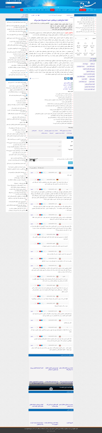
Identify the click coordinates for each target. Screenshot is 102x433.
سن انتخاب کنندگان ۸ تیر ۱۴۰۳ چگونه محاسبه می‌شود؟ (61, 109)
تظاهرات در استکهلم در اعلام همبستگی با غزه (17, 196)
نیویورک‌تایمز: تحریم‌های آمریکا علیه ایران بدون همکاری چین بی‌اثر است (17, 62)
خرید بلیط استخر (82, 81)
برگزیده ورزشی (70, 392)
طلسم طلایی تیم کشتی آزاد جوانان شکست (52, 405)
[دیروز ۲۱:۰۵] (36, 416)
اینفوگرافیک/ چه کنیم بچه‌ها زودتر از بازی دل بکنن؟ (17, 160)
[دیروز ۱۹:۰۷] (36, 398)
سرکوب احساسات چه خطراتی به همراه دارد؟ (17, 167)
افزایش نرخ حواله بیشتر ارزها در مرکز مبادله (85, 22)
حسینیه (52, 10)
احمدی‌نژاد (51, 133)
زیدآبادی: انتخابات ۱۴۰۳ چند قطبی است (64, 94)
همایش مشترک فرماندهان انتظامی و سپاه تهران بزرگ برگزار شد (17, 119)
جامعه (42, 10)
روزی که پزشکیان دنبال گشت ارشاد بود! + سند (62, 119)
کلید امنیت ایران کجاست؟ (66, 387)
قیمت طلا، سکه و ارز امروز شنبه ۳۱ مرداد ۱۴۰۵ (85, 28)
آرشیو (18, 1)
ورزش (77, 10)
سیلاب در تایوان (23, 122)
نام (72, 141)
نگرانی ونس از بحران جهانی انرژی (19, 152)
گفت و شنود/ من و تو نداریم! (20, 148)
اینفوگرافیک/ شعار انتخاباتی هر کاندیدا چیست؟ (62, 123)
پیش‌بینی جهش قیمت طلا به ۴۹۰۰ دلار (86, 24)
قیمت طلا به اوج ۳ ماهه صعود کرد (87, 30)
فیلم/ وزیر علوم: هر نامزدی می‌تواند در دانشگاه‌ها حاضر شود (60, 117)
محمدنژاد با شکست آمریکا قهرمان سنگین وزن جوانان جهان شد (17, 49)
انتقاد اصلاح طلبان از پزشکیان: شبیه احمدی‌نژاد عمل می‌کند (51, 20)
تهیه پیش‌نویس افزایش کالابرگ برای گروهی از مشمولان (51, 369)
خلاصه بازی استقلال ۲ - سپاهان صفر (18, 65)
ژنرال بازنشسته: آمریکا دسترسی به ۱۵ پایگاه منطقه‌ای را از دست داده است (18, 193)
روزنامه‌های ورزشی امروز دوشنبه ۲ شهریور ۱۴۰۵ (16, 143)
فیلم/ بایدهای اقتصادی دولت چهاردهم (64, 121)
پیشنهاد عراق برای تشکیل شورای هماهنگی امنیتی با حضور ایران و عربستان (17, 205)
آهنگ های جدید (91, 76)
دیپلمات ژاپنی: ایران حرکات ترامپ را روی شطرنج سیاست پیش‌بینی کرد (17, 38)
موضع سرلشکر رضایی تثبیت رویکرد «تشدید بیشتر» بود (18, 31)
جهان (88, 10)
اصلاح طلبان (34, 130)
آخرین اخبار (24, 80)
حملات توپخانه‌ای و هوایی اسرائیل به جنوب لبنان (16, 134)
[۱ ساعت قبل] (51, 416)
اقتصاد (38, 10)
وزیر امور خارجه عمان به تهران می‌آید (18, 108)
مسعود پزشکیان (44, 133)
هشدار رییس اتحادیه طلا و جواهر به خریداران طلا (66, 369)
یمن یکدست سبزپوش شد (21, 132)
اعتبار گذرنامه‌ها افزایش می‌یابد (36, 368)
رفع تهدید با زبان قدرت (21, 102)
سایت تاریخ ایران (80, 66)
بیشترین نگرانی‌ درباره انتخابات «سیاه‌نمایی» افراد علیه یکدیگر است (58, 106)
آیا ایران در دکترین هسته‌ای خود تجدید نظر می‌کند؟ (18, 96)
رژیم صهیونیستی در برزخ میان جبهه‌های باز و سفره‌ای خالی (17, 92)
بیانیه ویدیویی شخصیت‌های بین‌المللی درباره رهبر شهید (16, 125)
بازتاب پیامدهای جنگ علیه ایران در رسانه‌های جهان (17, 198)
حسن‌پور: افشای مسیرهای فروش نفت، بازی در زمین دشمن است (17, 110)
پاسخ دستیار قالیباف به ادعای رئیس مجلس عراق (16, 52)
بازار (21, 10)
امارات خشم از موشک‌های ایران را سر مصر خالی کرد (17, 22)
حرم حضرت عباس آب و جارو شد (19, 54)
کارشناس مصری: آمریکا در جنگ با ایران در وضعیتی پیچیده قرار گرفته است (18, 42)
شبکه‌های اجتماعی (71, 10)
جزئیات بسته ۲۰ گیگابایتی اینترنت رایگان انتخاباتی (62, 111)
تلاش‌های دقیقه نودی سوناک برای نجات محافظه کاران (61, 115)
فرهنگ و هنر (47, 10)
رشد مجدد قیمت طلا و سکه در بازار (87, 20)
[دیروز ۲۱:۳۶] (66, 398)
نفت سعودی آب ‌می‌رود (21, 176)
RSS (21, 1)
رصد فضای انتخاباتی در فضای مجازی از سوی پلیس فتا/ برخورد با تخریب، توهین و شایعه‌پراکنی (53, 113)
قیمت (94, 15)
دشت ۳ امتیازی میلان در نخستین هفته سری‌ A (16, 185)
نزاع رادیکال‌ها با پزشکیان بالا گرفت (65, 98)
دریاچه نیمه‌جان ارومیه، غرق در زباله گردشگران (36, 423)
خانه (95, 10)
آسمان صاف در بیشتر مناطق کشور (19, 130)
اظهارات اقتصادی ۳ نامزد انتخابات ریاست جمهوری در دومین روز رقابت (58, 100)
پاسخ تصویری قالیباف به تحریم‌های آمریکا (18, 58)
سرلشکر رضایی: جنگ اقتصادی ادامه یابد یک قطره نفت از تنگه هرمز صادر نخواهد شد (16, 26)
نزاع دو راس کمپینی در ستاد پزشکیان (64, 107)
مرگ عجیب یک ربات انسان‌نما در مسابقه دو (17, 210)
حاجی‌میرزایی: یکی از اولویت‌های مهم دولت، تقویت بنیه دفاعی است (17, 202)
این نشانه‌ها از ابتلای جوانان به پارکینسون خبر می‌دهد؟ (17, 173)
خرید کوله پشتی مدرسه (90, 89)
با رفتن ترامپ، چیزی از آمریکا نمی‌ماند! (18, 72)
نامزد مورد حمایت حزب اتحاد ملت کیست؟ (63, 96)
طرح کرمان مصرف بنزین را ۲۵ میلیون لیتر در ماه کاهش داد (17, 35)
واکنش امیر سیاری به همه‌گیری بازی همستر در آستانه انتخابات (59, 104)
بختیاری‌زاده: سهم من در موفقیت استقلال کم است (17, 68)
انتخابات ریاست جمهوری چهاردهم (51, 130)
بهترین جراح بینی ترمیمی (89, 74)
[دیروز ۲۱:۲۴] (51, 398)
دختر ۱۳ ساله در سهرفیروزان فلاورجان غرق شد (16, 146)
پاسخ (32, 172)
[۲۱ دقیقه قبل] (66, 362)
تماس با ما (13, 1)
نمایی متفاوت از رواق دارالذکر (20, 178)
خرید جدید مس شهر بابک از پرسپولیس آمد (17, 128)
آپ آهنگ (93, 64)
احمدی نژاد (41, 130)
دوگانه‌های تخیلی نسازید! (67, 102)
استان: (93, 38)
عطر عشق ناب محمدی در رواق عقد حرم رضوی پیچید (17, 105)
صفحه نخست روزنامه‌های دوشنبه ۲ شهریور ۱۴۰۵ (51, 423)
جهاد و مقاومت (58, 10)
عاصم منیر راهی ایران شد (21, 100)
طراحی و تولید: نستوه (51, 431)
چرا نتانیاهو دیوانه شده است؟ (20, 56)
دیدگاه (29, 10)
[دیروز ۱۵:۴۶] (51, 375)
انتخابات (71, 17)
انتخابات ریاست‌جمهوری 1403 (65, 130)
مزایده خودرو (92, 81)
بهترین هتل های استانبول (89, 69)
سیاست (91, 10)
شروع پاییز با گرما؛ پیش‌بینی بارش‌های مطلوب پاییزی (17, 114)
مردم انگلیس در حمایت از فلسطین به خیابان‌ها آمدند (17, 169)
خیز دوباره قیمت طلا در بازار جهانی (87, 18)
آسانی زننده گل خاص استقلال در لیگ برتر (17, 208)
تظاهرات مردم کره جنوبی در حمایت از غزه (17, 86)
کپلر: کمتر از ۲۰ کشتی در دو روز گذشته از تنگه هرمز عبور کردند (17, 140)
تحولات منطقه (82, 10)
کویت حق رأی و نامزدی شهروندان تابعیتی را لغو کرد (17, 136)
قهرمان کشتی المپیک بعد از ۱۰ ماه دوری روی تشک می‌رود (17, 83)
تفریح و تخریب (70, 423)
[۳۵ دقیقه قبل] (66, 416)
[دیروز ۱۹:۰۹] (36, 362)
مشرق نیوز (84, 4)
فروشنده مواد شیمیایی (90, 87)
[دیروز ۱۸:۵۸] (66, 375)
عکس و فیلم (33, 10)
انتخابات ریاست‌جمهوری (59, 133)
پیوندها (25, 10)
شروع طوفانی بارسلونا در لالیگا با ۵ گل (18, 187)
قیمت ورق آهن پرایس (90, 84)
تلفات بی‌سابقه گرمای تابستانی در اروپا (18, 158)
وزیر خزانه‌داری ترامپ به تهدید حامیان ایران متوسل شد (18, 155)
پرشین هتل (92, 79)
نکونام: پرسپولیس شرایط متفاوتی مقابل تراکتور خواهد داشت (36, 405)
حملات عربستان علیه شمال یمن (19, 145)
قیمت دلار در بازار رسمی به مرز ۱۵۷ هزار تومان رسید (86, 32)
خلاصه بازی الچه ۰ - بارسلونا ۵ (20, 183)
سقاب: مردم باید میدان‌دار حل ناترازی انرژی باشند (18, 75)
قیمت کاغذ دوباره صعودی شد (88, 26)
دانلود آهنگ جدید (91, 66)
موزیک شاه (85, 64)
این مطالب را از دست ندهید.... (66, 355)
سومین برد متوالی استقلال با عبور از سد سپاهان (66, 405)
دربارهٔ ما (7, 1)
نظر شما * (70, 149)
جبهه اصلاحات (69, 133)
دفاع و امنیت (64, 10)
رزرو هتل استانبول (91, 71)
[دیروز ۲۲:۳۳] (51, 362)
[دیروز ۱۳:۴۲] (36, 375)
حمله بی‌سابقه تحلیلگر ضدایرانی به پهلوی (18, 90)
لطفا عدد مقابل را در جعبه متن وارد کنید (65, 159)
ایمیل (71, 145)
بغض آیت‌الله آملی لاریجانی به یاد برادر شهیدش (16, 29)
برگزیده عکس (70, 410)
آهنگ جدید (84, 79)
